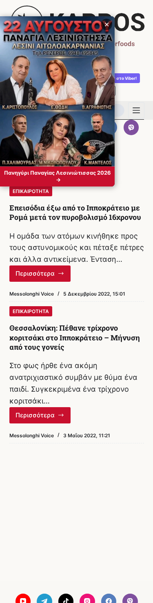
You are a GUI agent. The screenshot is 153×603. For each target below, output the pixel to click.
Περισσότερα (43, 276)
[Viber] (131, 127)
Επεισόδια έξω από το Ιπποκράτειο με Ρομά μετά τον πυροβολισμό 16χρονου (75, 212)
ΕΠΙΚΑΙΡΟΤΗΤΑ (31, 191)
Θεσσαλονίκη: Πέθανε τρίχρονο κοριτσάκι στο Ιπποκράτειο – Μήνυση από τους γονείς (74, 337)
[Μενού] (136, 110)
